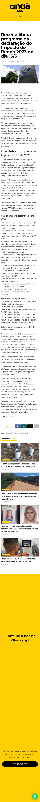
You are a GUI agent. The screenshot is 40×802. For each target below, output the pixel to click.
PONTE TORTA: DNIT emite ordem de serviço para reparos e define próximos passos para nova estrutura (19, 496)
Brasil (12, 61)
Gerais (23, 61)
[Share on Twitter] (30, 426)
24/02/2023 (4, 61)
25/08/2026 (5, 469)
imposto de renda (11, 433)
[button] (20, 16)
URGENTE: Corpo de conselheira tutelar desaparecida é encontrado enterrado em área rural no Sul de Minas (19, 529)
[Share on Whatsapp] (24, 426)
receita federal (24, 433)
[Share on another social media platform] (36, 426)
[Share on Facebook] (18, 426)
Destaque (18, 61)
